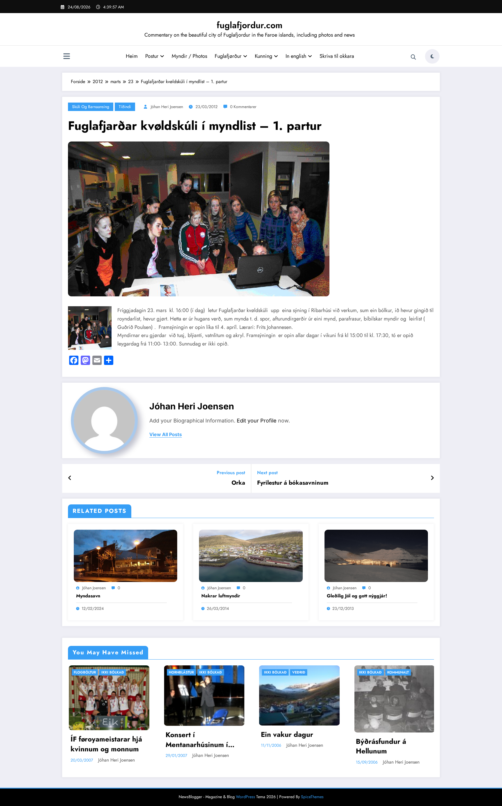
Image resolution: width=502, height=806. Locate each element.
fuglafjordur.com (249, 25)
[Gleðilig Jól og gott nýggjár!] (376, 555)
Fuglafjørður (228, 56)
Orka (238, 483)
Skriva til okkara (337, 56)
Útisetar (394, 672)
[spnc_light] (432, 56)
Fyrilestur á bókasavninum (292, 483)
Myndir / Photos (189, 56)
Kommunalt (302, 672)
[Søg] (413, 57)
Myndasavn (88, 596)
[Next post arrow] (432, 478)
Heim (132, 56)
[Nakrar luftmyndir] (250, 555)
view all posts (165, 434)
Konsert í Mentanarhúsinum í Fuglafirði (101, 739)
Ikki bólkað (115, 672)
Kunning (263, 56)
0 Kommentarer (243, 107)
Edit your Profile (257, 421)
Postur (151, 56)
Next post (267, 472)
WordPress (245, 797)
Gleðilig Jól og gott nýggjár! (357, 596)
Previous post (231, 472)
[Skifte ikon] (66, 57)
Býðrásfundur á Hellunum (285, 746)
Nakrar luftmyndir (220, 596)
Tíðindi (125, 107)
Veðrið (202, 672)
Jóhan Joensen (94, 588)
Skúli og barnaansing (90, 107)
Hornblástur (85, 672)
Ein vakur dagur (191, 734)
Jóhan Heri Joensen (167, 107)
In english (296, 56)
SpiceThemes (312, 797)
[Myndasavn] (125, 555)
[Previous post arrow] (70, 478)
